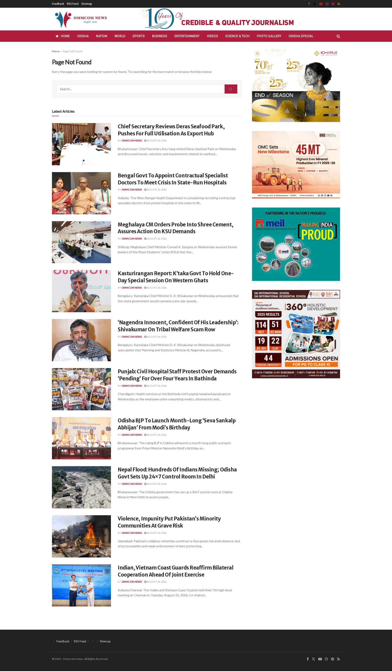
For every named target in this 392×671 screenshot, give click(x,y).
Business (159, 36)
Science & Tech (237, 36)
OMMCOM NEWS (132, 140)
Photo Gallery (269, 36)
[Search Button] (338, 36)
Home (65, 36)
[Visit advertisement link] (227, 19)
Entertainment (187, 36)
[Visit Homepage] (80, 19)
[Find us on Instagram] (327, 4)
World (120, 36)
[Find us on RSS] (339, 4)
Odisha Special (301, 36)
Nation (101, 36)
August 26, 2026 (156, 140)
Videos (212, 36)
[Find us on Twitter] (314, 4)
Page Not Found (72, 51)
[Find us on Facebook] (309, 4)
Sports (138, 36)
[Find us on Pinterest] (333, 4)
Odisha (83, 36)
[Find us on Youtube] (321, 4)
